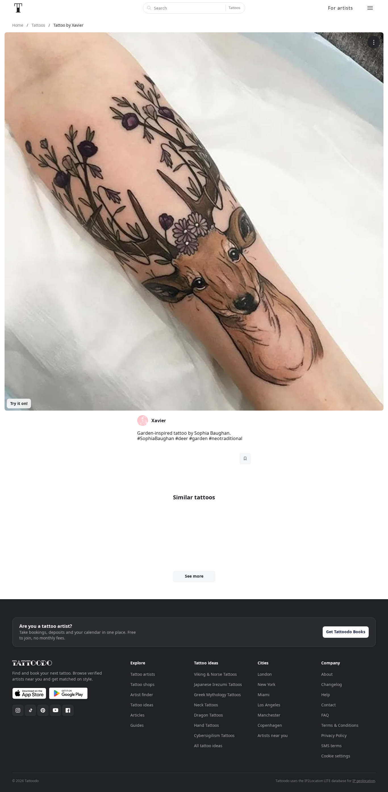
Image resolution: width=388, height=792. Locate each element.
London (265, 674)
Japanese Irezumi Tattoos (218, 684)
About (327, 674)
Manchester (269, 715)
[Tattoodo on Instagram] (18, 710)
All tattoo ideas (208, 745)
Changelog (331, 684)
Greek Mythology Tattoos (217, 694)
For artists (340, 8)
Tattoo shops (142, 684)
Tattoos (234, 7)
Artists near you (273, 735)
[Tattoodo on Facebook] (68, 710)
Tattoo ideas (141, 704)
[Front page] (18, 8)
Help (325, 694)
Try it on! (19, 403)
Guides (137, 725)
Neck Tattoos (206, 704)
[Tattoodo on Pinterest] (43, 710)
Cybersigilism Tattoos (214, 735)
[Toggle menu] (370, 8)
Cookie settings (335, 756)
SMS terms (331, 745)
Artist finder (141, 694)
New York (266, 684)
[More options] (373, 42)
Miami (264, 694)
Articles (137, 715)
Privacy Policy (334, 735)
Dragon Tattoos (208, 715)
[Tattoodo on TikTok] (30, 710)
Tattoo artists (142, 674)
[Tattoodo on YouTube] (55, 710)
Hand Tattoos (206, 725)
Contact (328, 704)
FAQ (325, 715)
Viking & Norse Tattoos (215, 674)
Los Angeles (269, 704)
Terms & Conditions (339, 725)
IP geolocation (363, 780)
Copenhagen (270, 725)
